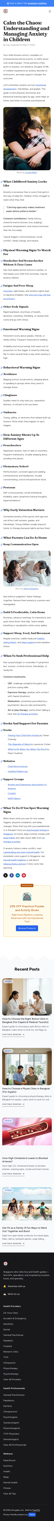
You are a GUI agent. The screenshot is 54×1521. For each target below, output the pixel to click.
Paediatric (8, 1340)
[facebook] (11, 875)
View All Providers (12, 1379)
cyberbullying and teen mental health (21, 852)
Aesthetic (8, 1324)
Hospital (7, 1346)
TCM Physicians (11, 1433)
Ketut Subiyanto (31, 589)
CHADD (12, 793)
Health (6, 1471)
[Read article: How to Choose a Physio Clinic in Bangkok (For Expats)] (27, 1073)
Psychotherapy (10, 1374)
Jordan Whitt (31, 172)
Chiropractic (9, 1362)
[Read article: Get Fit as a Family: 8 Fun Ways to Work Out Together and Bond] (27, 1203)
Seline (32, 1514)
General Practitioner (13, 1335)
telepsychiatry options (14, 864)
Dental (6, 1329)
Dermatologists (11, 1439)
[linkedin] (18, 875)
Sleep (6, 1477)
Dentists (7, 1406)
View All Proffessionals (14, 1445)
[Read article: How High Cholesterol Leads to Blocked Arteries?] (27, 1131)
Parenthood (9, 1460)
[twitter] (5, 875)
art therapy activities (27, 714)
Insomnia (7, 291)
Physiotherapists (11, 1428)
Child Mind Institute (18, 766)
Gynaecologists (11, 1422)
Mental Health (10, 1482)
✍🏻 (11, 1294)
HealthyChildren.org (18, 771)
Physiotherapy (10, 1368)
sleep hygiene (28, 642)
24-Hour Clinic (10, 1313)
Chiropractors (10, 1411)
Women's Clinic (10, 1351)
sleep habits (9, 838)
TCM (5, 1357)
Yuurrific (36, 1510)
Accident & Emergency (14, 1318)
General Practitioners (14, 1395)
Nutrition (7, 1466)
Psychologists (10, 1417)
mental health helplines (14, 860)
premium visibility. (37, 3)
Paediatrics (8, 1400)
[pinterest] (24, 875)
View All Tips (9, 1493)
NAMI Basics (14, 798)
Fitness (7, 1488)
